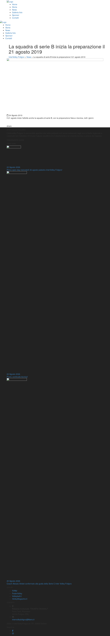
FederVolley (17, 593)
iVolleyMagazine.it (19, 598)
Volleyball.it (16, 596)
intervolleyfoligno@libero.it (23, 619)
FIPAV (14, 590)
